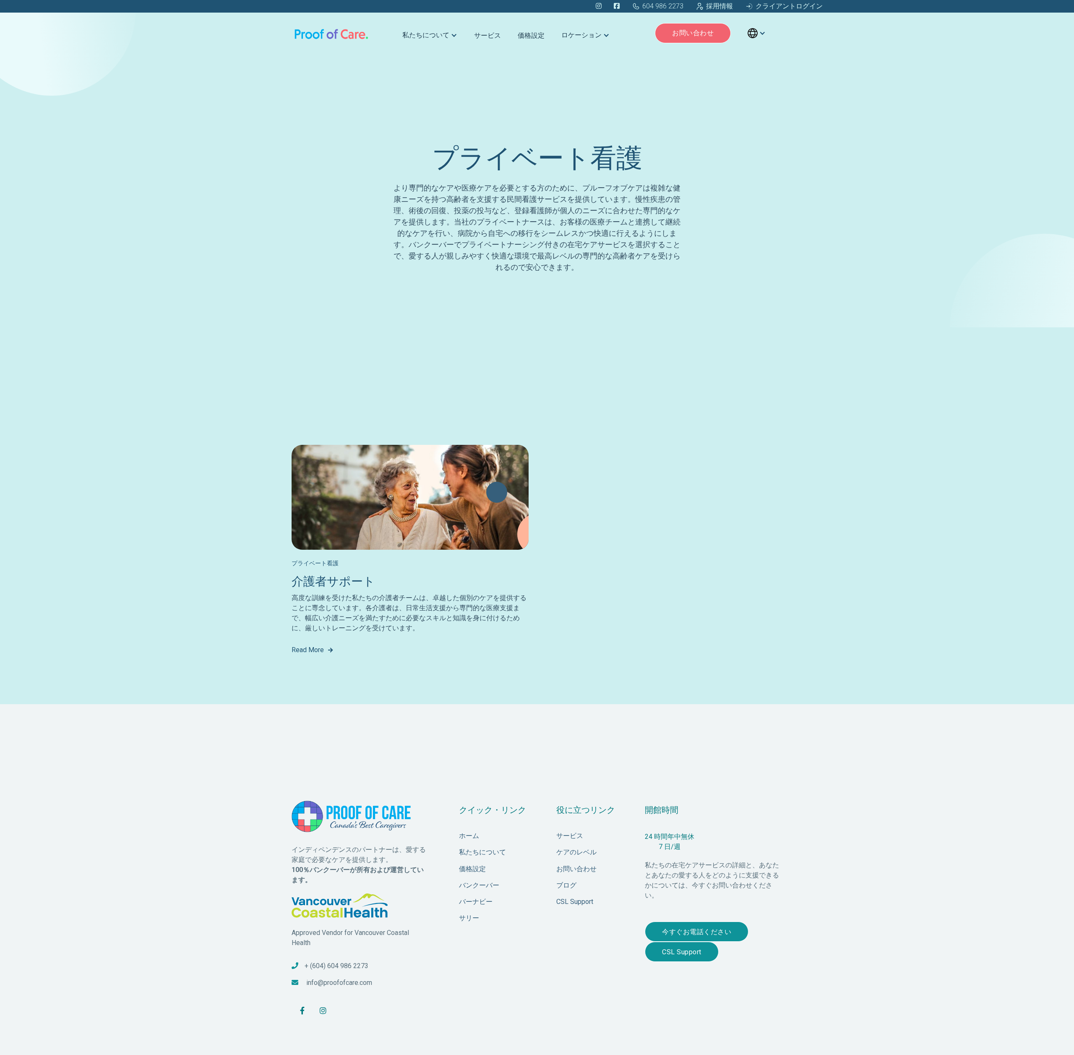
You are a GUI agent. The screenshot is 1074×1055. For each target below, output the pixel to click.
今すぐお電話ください (696, 932)
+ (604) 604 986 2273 (336, 966)
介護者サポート (333, 581)
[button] (430, 33)
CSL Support (681, 952)
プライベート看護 (315, 563)
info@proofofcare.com (339, 983)
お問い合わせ (693, 33)
